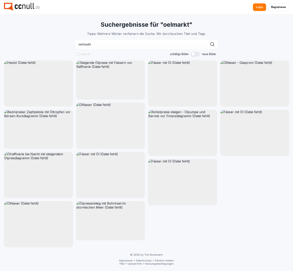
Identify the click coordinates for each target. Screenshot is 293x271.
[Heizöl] (38, 83)
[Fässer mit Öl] (110, 175)
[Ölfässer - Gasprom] (254, 83)
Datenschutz (144, 260)
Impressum (126, 260)
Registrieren (278, 7)
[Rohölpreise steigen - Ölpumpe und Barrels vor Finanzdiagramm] (182, 133)
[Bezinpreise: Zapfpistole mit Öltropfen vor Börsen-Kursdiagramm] (38, 129)
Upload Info (135, 263)
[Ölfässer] (38, 224)
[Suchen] (212, 44)
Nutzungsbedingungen (159, 263)
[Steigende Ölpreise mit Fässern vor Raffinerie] (110, 80)
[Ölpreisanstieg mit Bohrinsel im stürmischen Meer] (110, 220)
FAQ (122, 263)
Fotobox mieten (164, 260)
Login (259, 7)
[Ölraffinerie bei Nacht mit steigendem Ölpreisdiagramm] (38, 175)
